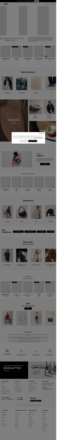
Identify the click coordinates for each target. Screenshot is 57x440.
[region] (28, 138)
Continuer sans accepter (41, 133)
